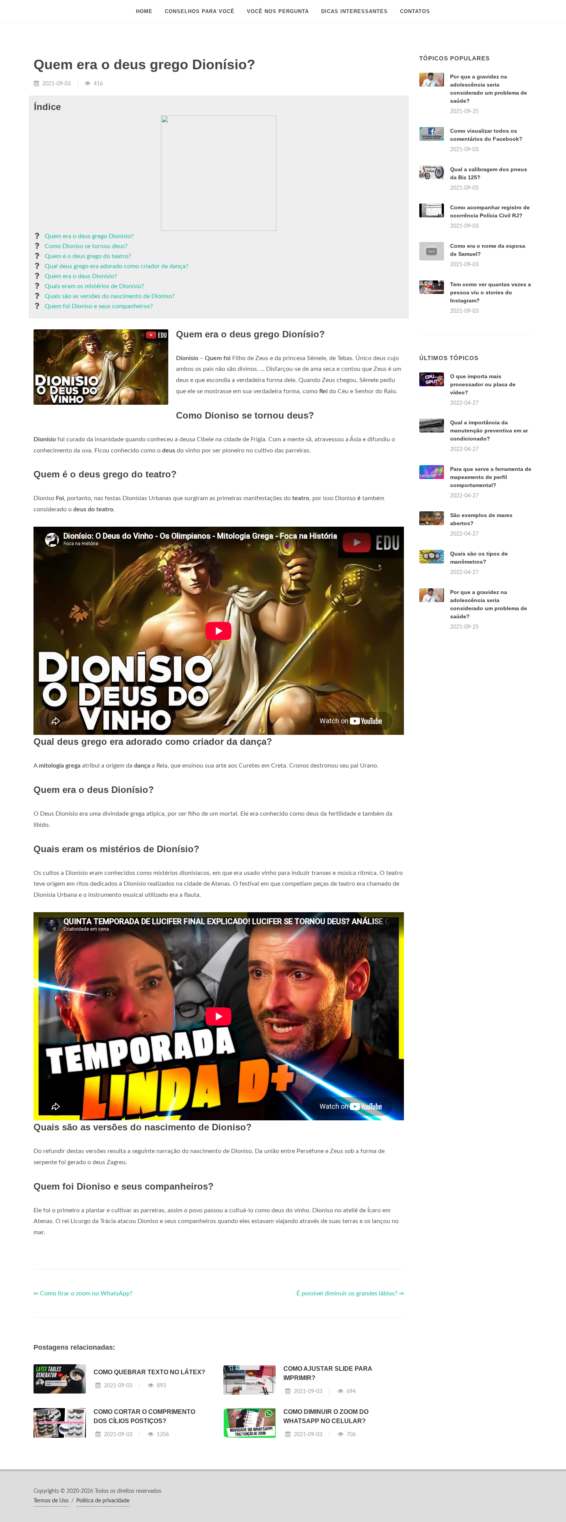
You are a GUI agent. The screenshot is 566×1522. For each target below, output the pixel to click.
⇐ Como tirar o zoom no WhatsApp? (82, 1293)
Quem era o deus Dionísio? (81, 276)
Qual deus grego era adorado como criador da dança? (116, 266)
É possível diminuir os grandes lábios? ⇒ (350, 1293)
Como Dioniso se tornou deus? (86, 246)
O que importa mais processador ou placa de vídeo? (483, 384)
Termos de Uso (51, 1501)
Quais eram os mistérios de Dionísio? (94, 286)
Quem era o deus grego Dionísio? (89, 236)
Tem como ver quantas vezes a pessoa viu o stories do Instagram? (490, 292)
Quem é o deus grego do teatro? (88, 256)
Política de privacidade (102, 1501)
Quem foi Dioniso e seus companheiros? (99, 306)
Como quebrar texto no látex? (149, 1372)
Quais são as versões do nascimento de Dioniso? (110, 296)
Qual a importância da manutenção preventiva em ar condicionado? (489, 430)
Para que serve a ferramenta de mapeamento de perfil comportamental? (490, 477)
